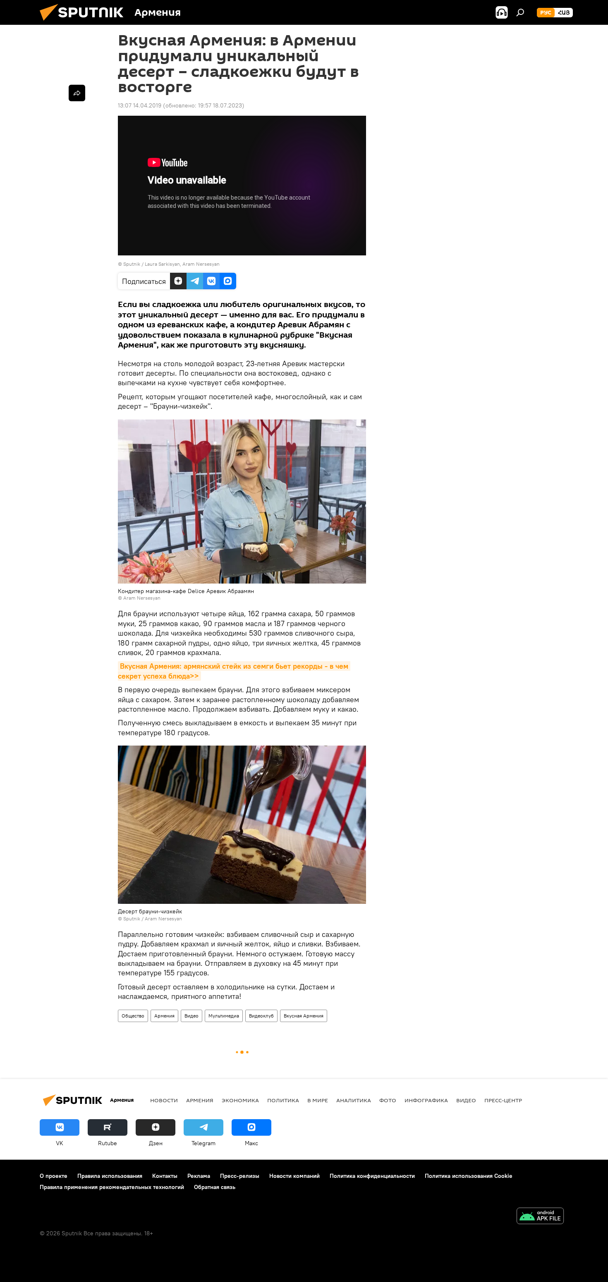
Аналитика (353, 1100)
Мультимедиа (223, 1016)
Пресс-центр (503, 1100)
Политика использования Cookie (468, 1176)
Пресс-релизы (239, 1176)
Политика (283, 1100)
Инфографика (426, 1100)
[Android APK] (540, 1217)
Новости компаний (294, 1176)
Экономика (240, 1100)
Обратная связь (214, 1187)
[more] (77, 93)
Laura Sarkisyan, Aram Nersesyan (182, 264)
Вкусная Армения (303, 1016)
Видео (191, 1016)
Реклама (198, 1176)
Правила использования (109, 1176)
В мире (317, 1100)
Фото (387, 1100)
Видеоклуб (261, 1016)
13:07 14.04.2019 (139, 105)
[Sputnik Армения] (84, 22)
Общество (133, 1016)
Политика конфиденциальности (372, 1176)
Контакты (164, 1176)
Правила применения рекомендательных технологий (112, 1187)
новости (164, 1100)
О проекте (53, 1176)
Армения (164, 1016)
